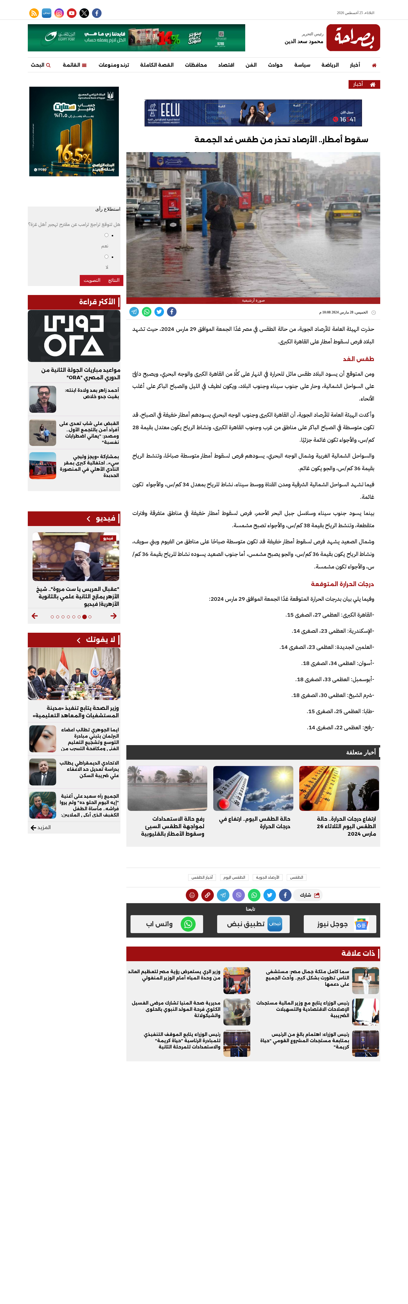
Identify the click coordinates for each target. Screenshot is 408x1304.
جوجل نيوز (332, 924)
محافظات (196, 65)
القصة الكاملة (157, 65)
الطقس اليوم (234, 877)
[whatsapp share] (146, 312)
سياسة (302, 65)
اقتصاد (226, 65)
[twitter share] (159, 312)
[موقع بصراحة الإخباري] (353, 37)
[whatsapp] (207, 895)
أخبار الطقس (202, 877)
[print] (192, 895)
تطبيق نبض (246, 924)
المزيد (43, 827)
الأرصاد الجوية (267, 877)
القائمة (72, 65)
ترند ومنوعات (114, 65)
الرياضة (330, 65)
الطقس (296, 877)
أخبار (355, 65)
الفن (251, 65)
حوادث (275, 65)
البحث (38, 65)
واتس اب (159, 924)
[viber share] (134, 312)
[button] (113, 616)
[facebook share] (172, 312)
